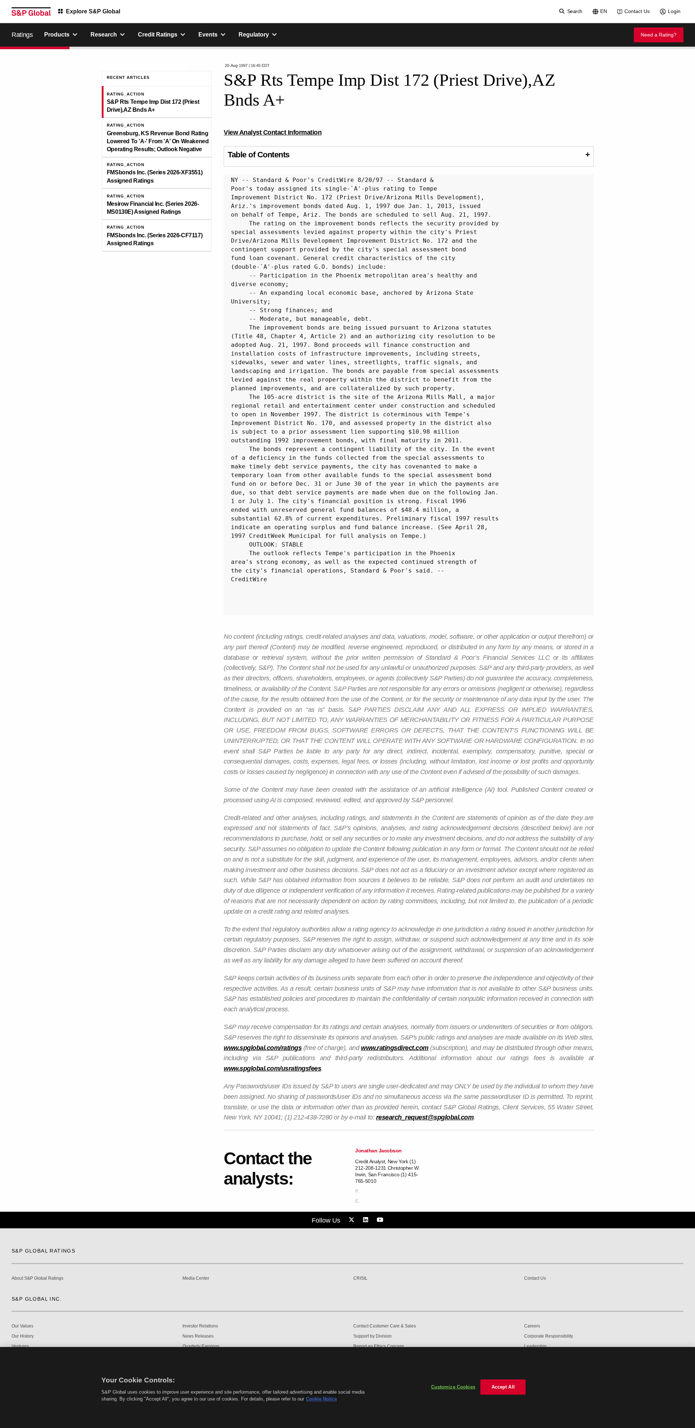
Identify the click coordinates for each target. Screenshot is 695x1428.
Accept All (503, 1387)
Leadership (535, 1346)
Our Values (22, 1326)
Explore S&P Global (93, 11)
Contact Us (637, 11)
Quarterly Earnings (200, 1346)
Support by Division (372, 1336)
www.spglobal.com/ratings (263, 1047)
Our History (23, 1336)
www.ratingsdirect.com (395, 1047)
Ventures (20, 1346)
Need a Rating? (659, 35)
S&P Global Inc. (37, 1299)
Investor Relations (200, 1326)
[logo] (31, 11)
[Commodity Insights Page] (352, 1220)
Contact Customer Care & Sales (384, 1326)
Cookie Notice (321, 1399)
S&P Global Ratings (43, 1251)
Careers (532, 1326)
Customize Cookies (453, 1387)
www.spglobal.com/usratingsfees (272, 1068)
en (603, 11)
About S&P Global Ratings (37, 1278)
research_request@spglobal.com (425, 1117)
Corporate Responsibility (548, 1336)
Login (674, 11)
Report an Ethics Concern (378, 1346)
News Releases (198, 1336)
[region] (347, 1387)
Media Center (195, 1278)
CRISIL (360, 1278)
